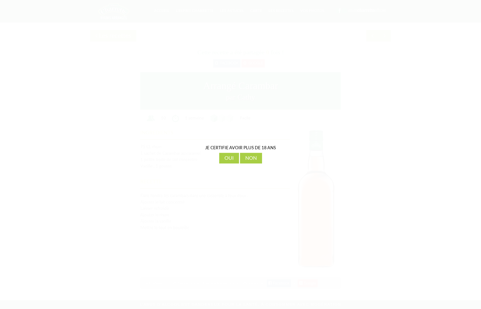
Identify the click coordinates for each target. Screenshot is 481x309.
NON (251, 158)
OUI (229, 158)
